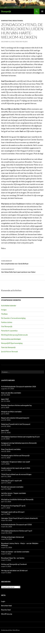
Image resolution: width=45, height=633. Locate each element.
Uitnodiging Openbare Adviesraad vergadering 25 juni (20, 437)
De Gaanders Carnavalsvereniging (13, 318)
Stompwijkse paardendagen (11, 339)
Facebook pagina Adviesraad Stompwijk (15, 455)
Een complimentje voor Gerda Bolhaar (14, 262)
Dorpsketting (6, 20)
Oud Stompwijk (6, 326)
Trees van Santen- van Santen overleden (15, 552)
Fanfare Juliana (6, 322)
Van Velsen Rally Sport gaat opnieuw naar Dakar (18, 270)
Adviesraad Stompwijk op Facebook (14, 564)
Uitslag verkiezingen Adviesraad (12, 537)
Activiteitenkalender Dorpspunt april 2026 (16, 524)
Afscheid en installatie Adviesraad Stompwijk (17, 499)
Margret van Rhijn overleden (11, 412)
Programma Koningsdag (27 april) (13, 506)
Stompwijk (6, 11)
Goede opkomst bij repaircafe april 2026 (15, 468)
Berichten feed (6, 606)
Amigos (4, 310)
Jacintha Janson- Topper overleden (13, 493)
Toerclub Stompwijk (8, 347)
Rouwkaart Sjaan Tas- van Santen (12, 558)
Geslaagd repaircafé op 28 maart (12, 512)
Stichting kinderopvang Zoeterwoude (14, 335)
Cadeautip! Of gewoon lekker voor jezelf (15, 462)
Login (3, 601)
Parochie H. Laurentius (9, 331)
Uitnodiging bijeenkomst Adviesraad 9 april (16, 531)
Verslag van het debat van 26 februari (14, 570)
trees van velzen (21, 41)
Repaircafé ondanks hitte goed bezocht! (15, 418)
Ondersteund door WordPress (10, 630)
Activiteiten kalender (8, 306)
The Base (4, 314)
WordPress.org (6, 614)
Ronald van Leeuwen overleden (12, 487)
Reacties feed (6, 610)
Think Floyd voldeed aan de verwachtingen (16, 474)
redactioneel (18, 20)
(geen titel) (5, 399)
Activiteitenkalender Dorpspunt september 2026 (18, 386)
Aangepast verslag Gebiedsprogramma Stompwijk (19, 443)
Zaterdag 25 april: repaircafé (11, 481)
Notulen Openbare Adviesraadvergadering (16, 405)
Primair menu (42, 11)
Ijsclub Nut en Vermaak (9, 352)
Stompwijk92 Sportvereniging (11, 343)
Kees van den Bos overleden (11, 393)
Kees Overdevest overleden (11, 449)
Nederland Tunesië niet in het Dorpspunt (15, 424)
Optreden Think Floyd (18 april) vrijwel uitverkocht (19, 518)
